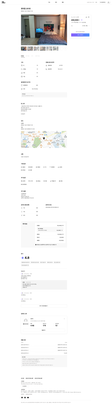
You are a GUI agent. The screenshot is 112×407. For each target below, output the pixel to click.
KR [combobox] (96, 2)
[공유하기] (86, 17)
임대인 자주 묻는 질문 (29, 378)
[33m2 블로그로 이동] (22, 398)
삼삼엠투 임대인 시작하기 (90, 2)
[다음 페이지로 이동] (65, 48)
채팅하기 (43, 330)
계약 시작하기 (80, 35)
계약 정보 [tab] (27, 56)
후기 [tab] (32, 56)
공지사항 (22, 378)
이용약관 (22, 394)
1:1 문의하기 (24, 386)
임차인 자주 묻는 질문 (38, 378)
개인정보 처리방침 (29, 394)
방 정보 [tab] (22, 56)
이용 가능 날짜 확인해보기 (80, 31)
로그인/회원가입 (102, 2)
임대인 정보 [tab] (37, 56)
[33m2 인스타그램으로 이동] (25, 398)
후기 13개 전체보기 (43, 306)
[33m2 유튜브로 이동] (28, 398)
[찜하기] (88, 17)
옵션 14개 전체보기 (24, 184)
